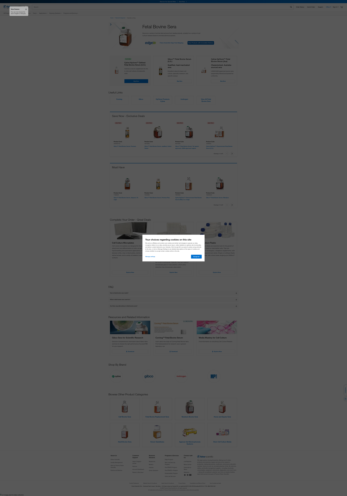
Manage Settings (150, 256)
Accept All (196, 256)
